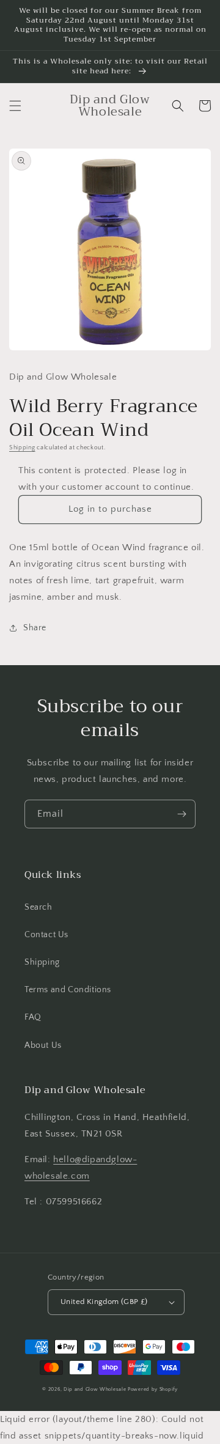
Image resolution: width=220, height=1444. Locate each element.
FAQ (33, 1017)
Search (38, 907)
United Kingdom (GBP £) (104, 1301)
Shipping (22, 447)
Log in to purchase (110, 509)
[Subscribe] (181, 814)
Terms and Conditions (67, 990)
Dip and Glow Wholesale (95, 1389)
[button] (15, 105)
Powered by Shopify (153, 1389)
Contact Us (46, 935)
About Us (43, 1045)
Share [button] (34, 628)
